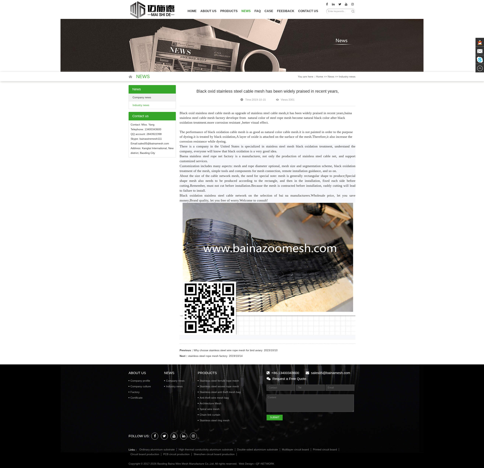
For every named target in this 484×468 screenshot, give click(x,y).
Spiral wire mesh (210, 409)
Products (229, 11)
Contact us (308, 11)
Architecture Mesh (210, 403)
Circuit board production (144, 454)
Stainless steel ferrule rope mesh (219, 380)
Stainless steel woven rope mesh (219, 386)
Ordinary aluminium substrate (157, 449)
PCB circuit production (176, 454)
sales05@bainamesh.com (330, 373)
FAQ (257, 11)
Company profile (140, 380)
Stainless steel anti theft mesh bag (220, 392)
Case (268, 11)
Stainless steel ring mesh (215, 420)
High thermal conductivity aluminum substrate (206, 449)
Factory (135, 392)
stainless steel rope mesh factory (207, 355)
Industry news (347, 76)
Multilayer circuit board (295, 449)
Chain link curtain (210, 414)
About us (208, 11)
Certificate (136, 397)
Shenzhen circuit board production (214, 454)
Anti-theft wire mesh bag (214, 397)
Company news (142, 97)
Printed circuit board (325, 449)
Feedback (285, 11)
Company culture (140, 386)
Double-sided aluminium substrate (257, 449)
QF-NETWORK (265, 463)
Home (192, 11)
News (246, 11)
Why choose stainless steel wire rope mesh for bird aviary (228, 350)
